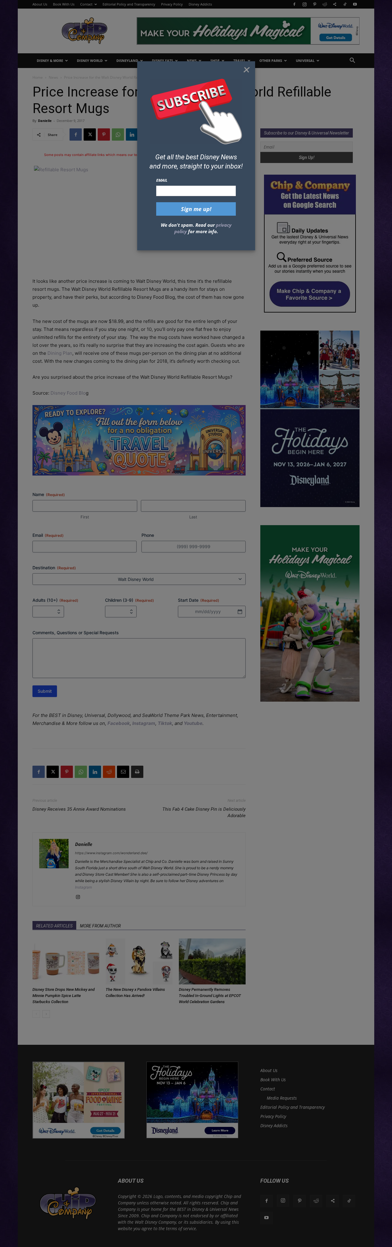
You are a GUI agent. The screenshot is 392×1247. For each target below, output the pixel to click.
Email (162, 180)
